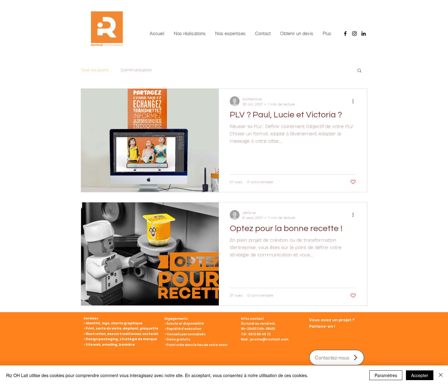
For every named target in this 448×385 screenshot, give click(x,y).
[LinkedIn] (364, 33)
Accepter (419, 375)
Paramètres (386, 375)
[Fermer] (440, 375)
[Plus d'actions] (355, 101)
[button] (359, 71)
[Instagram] (354, 33)
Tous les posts (94, 69)
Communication (136, 69)
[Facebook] (345, 33)
